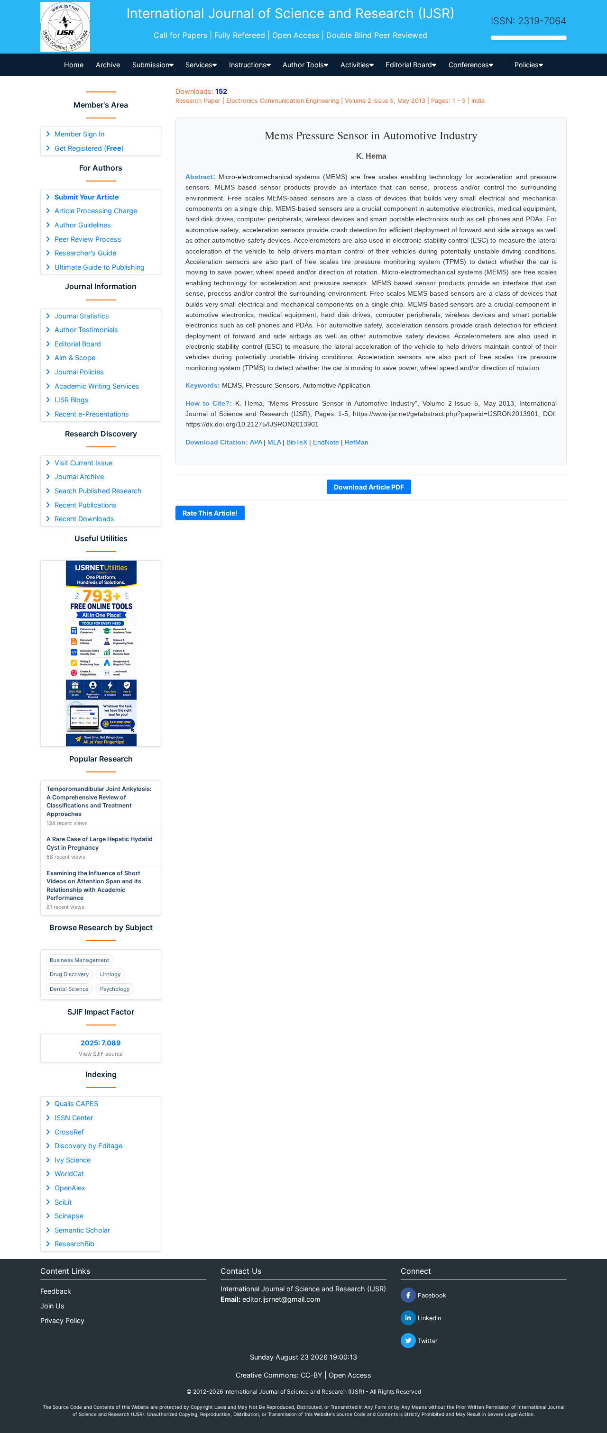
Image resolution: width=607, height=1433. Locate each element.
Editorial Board (78, 344)
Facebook (431, 1295)
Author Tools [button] (303, 65)
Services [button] (198, 65)
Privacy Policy (62, 1320)
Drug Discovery (69, 974)
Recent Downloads (84, 519)
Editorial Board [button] (409, 65)
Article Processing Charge (96, 211)
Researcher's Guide (85, 253)
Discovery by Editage (88, 1146)
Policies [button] (527, 65)
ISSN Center (74, 1118)
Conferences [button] (469, 65)
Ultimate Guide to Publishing (100, 267)
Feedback (55, 1291)
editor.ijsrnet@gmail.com (281, 1299)
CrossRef (69, 1132)
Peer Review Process (88, 239)
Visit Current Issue (83, 463)
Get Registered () (89, 148)
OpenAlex (70, 1188)
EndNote (326, 442)
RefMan (356, 442)
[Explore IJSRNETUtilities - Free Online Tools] (101, 653)
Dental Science (69, 989)
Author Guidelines (83, 225)
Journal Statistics (82, 316)
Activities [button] (354, 65)
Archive (108, 65)
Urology (110, 974)
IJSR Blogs (72, 400)
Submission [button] (150, 65)
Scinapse (69, 1216)
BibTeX (296, 442)
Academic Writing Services (97, 386)
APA (256, 442)
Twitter (427, 1340)
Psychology (114, 989)
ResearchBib (74, 1244)
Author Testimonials (86, 330)
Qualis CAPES (76, 1103)
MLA (274, 442)
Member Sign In (79, 134)
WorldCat (69, 1174)
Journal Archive (79, 476)
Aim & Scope (75, 358)
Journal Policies (79, 372)
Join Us (52, 1306)
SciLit (63, 1202)
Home (73, 65)
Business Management (79, 960)
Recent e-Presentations (92, 414)
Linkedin (428, 1318)
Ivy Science (73, 1160)
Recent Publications (86, 505)
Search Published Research (98, 491)
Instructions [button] (248, 65)
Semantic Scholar (82, 1230)
